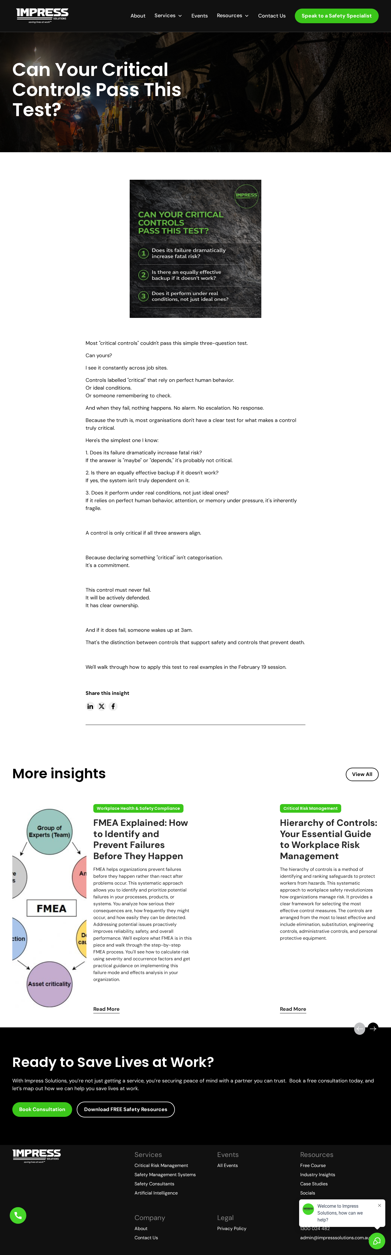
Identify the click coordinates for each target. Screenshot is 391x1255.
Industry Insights (317, 1175)
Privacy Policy (231, 1228)
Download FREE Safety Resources (125, 1109)
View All (362, 774)
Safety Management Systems (165, 1175)
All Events (227, 1165)
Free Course (313, 1165)
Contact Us (272, 15)
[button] (168, 15)
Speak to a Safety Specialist (337, 15)
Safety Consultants (154, 1184)
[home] (42, 16)
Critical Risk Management (161, 1165)
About (138, 15)
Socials (307, 1193)
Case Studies (314, 1184)
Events (199, 15)
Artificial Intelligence (156, 1193)
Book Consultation (42, 1109)
